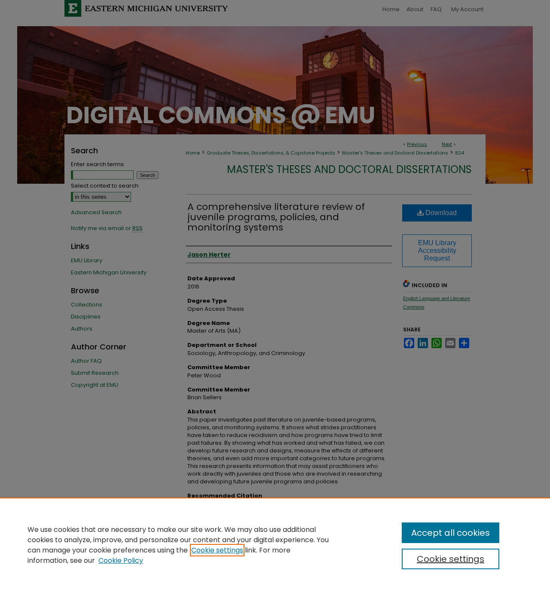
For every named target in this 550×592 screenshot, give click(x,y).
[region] (275, 545)
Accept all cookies (450, 533)
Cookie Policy (120, 560)
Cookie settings (217, 550)
